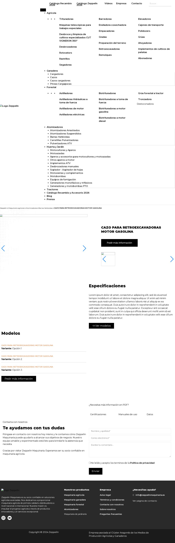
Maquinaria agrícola (16, 208)
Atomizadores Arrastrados (65, 130)
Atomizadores (55, 127)
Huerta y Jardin (55, 147)
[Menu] (43, 9)
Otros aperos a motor (62, 160)
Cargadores (56, 74)
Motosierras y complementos (66, 173)
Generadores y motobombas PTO (69, 186)
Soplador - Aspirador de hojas (66, 169)
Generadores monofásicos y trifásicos (71, 183)
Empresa (121, 3)
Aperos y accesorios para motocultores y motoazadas (80, 156)
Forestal (51, 87)
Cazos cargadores (60, 80)
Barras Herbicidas (60, 137)
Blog (49, 196)
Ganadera (52, 71)
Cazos (53, 77)
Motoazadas (57, 153)
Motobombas (58, 176)
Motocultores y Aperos (63, 150)
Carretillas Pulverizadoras (64, 140)
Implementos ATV (60, 163)
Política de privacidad (142, 463)
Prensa (51, 199)
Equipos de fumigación (63, 179)
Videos (109, 3)
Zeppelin (3, 208)
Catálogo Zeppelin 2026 (87, 4)
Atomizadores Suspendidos (65, 133)
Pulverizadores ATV (61, 143)
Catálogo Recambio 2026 (60, 4)
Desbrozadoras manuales (64, 166)
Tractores (52, 189)
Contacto (136, 3)
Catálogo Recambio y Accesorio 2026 (68, 192)
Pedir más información (119, 243)
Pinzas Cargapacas (61, 84)
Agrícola (51, 13)
